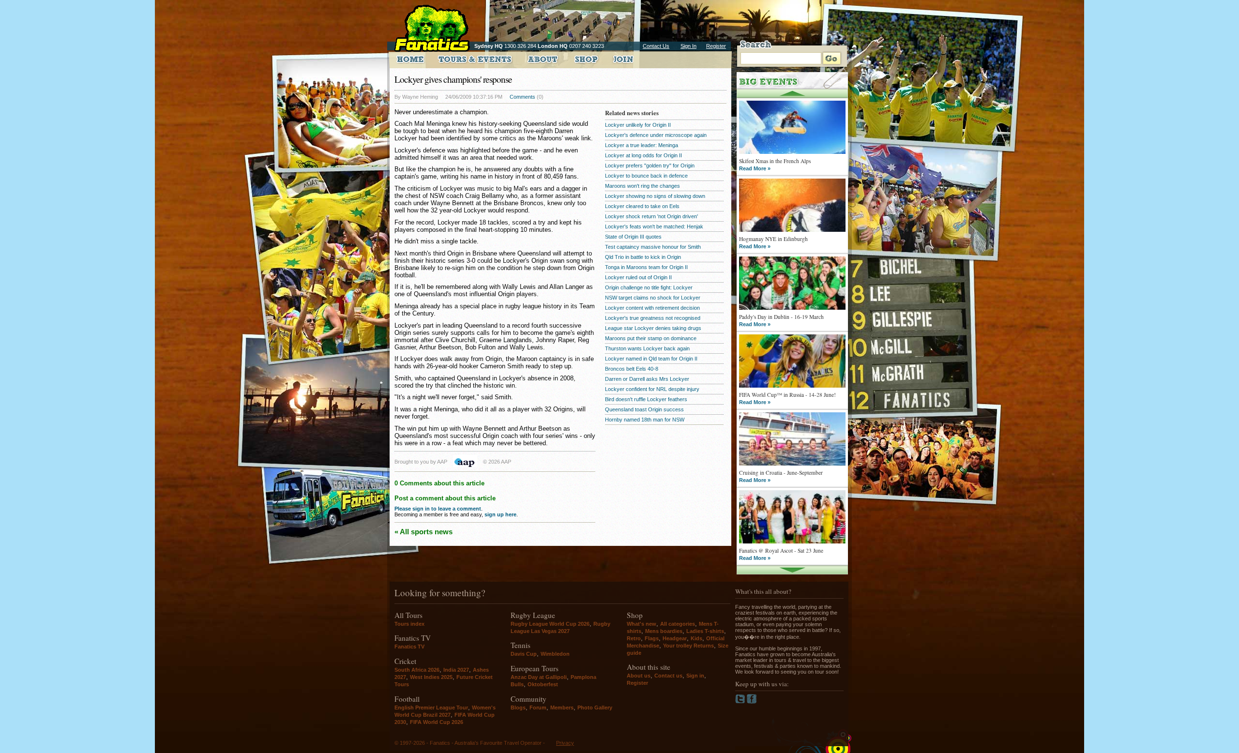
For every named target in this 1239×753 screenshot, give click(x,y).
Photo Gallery (594, 707)
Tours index (409, 624)
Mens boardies (663, 631)
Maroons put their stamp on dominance (650, 338)
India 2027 (456, 670)
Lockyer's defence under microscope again (656, 135)
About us (638, 675)
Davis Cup (524, 654)
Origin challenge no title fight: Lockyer (649, 287)
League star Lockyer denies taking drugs (653, 328)
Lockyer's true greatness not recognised (652, 318)
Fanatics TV (409, 646)
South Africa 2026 (416, 670)
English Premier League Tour (431, 707)
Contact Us (656, 46)
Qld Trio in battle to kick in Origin (643, 257)
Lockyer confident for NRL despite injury (652, 389)
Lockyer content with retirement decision (652, 308)
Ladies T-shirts (705, 631)
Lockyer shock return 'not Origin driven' (651, 216)
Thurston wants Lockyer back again (647, 348)
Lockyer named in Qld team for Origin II (651, 358)
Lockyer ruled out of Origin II (638, 277)
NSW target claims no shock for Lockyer (652, 298)
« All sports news (423, 531)
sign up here (500, 514)
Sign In (688, 46)
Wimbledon (555, 654)
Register (716, 46)
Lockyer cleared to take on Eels (642, 206)
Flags (652, 638)
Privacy (565, 743)
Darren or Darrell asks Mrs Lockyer (647, 379)
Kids (696, 638)
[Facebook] (752, 702)
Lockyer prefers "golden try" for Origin (650, 165)
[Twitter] (741, 702)
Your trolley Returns (688, 645)
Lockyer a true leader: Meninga (641, 145)
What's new (641, 624)
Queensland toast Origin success (644, 409)
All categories (677, 624)
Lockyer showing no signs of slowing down (655, 196)
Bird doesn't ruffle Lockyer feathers (646, 399)
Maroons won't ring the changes (642, 186)
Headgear (675, 638)
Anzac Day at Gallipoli (539, 677)
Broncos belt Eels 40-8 (631, 369)
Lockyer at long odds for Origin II (643, 155)
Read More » (755, 168)
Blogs (518, 707)
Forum (537, 707)
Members (562, 707)
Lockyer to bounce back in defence (646, 176)
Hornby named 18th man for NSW (644, 419)
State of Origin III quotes (633, 237)
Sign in (695, 675)
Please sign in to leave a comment (437, 509)
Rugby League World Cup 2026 (550, 624)
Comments (522, 97)
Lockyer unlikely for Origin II (638, 125)
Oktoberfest (543, 684)
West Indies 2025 (431, 677)
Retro (634, 638)
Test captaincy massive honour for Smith (653, 247)
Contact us (668, 675)
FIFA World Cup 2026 (436, 722)
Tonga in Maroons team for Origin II (646, 267)
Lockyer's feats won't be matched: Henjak (654, 226)
